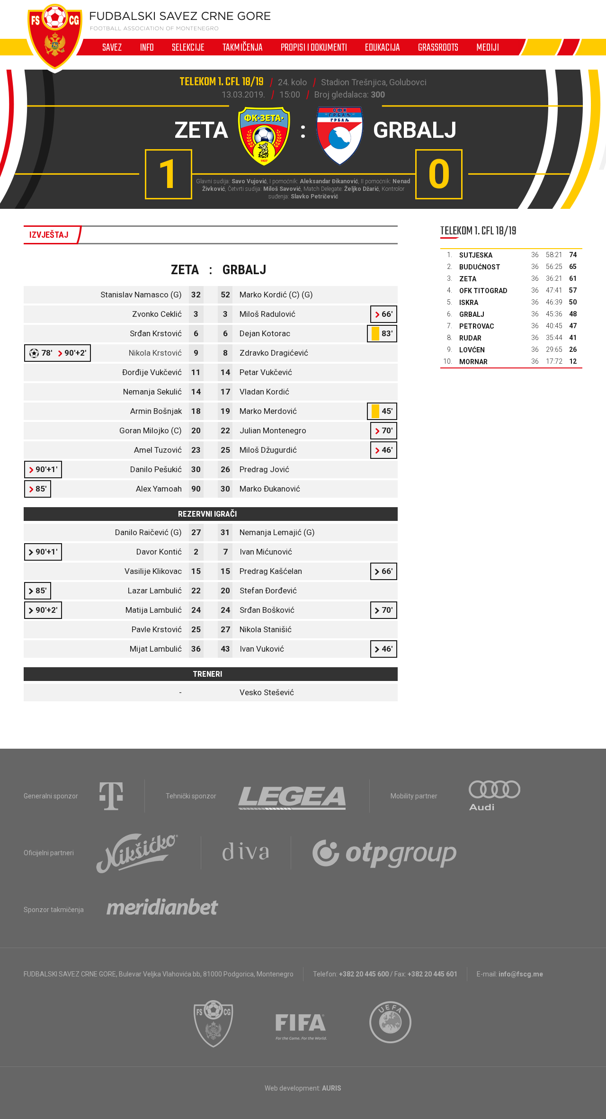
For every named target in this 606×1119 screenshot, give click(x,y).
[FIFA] (301, 1023)
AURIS (331, 1088)
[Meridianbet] (162, 909)
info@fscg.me (521, 974)
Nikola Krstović (155, 353)
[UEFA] (391, 1023)
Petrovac (476, 326)
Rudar (470, 338)
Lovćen (472, 350)
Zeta (467, 279)
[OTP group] (385, 853)
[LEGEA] (292, 796)
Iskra (468, 302)
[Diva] (246, 853)
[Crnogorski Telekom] (111, 796)
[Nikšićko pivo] (137, 853)
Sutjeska (475, 255)
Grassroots (438, 47)
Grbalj (471, 314)
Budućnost (479, 267)
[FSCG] (213, 1023)
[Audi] (495, 796)
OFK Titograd (483, 291)
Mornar (473, 362)
